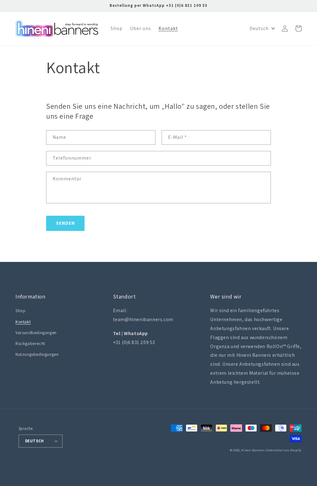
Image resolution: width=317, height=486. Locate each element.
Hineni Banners (253, 450)
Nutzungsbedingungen (37, 354)
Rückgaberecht (30, 343)
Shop (20, 310)
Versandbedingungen (36, 332)
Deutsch (34, 441)
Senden (65, 223)
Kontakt (23, 322)
